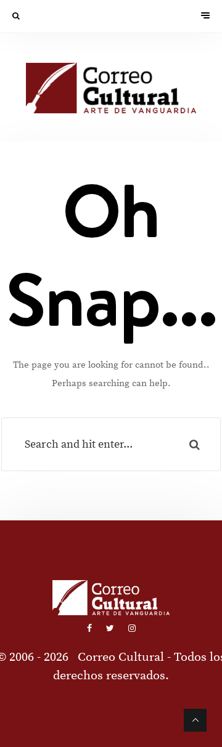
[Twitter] (111, 628)
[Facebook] (90, 628)
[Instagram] (132, 628)
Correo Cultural (121, 657)
